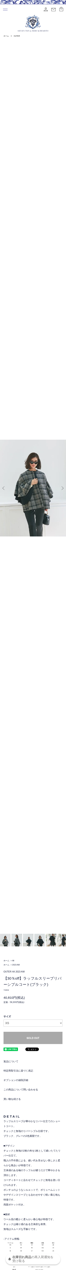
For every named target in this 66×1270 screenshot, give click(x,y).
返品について (11, 1061)
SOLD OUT (33, 1038)
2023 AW (16, 965)
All (13, 961)
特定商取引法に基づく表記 (18, 1070)
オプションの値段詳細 (16, 1080)
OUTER (17, 36)
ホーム (6, 36)
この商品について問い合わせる (21, 1089)
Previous (4, 488)
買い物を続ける (12, 1099)
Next (62, 488)
